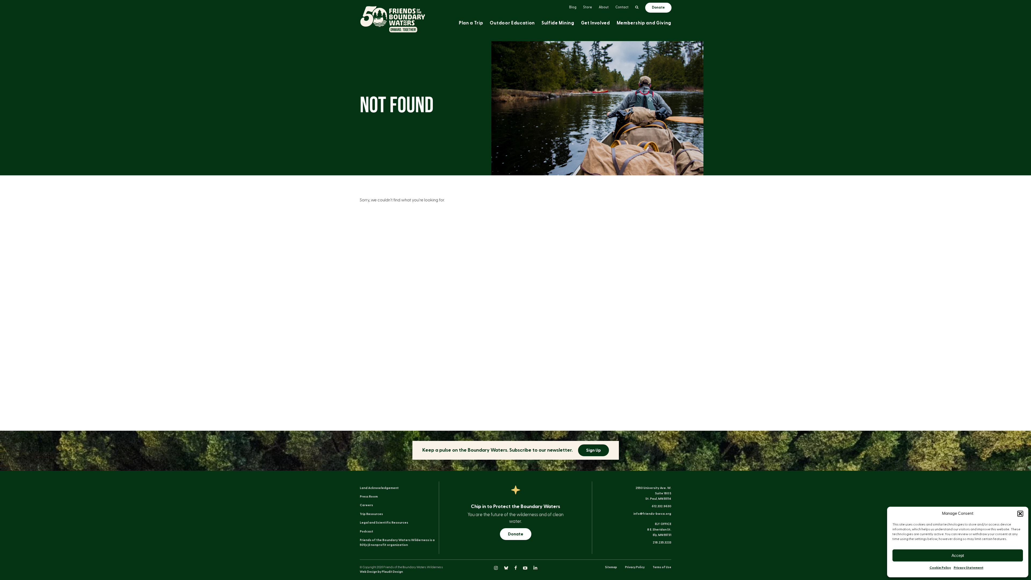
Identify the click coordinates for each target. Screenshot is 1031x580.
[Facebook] (516, 568)
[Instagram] (496, 568)
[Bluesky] (506, 568)
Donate (515, 534)
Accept (958, 555)
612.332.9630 (661, 506)
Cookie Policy (940, 567)
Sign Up (593, 450)
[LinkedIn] (535, 568)
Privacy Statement (968, 567)
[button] (1020, 513)
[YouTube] (525, 568)
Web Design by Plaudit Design (381, 571)
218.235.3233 (662, 542)
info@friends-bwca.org (652, 513)
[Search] (636, 7)
